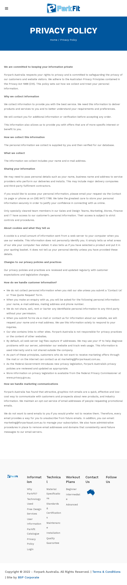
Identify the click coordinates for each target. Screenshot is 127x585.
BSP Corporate (28, 577)
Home (53, 39)
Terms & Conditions (106, 571)
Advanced (72, 504)
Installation (53, 532)
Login (30, 549)
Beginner (71, 489)
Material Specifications (53, 494)
